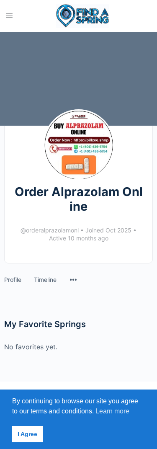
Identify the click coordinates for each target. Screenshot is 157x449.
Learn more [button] (112, 411)
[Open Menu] (9, 15)
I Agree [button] (27, 434)
